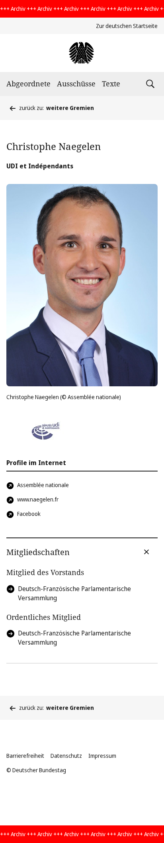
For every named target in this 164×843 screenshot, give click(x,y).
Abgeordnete (28, 83)
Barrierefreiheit (25, 755)
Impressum (102, 755)
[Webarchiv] (82, 53)
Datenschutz (66, 755)
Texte (111, 83)
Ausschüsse (76, 83)
